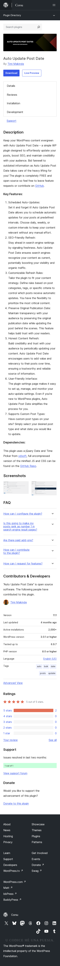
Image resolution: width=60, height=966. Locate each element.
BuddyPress (12, 899)
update (51, 673)
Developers (10, 865)
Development (15, 112)
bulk (46, 666)
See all (53, 740)
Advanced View (13, 683)
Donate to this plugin (16, 803)
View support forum (15, 773)
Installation (13, 103)
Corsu (14, 914)
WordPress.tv (13, 870)
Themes (37, 830)
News (6, 830)
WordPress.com (14, 882)
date (53, 666)
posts (43, 673)
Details (11, 85)
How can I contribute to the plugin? (16, 551)
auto (39, 666)
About (7, 824)
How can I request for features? (22, 563)
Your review (10, 740)
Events (36, 859)
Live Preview (31, 73)
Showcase (38, 824)
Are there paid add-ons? (18, 540)
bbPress (10, 893)
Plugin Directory (12, 15)
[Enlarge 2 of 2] (52, 485)
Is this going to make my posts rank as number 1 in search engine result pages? (20, 526)
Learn (6, 853)
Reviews (12, 94)
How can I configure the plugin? (22, 513)
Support (11, 120)
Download (11, 73)
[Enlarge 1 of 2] (24, 485)
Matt (8, 887)
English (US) (50, 658)
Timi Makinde (16, 63)
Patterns (37, 842)
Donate (38, 865)
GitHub (39, 185)
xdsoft (22, 456)
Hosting (8, 836)
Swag (37, 870)
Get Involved (40, 853)
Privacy (7, 842)
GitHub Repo (28, 466)
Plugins (36, 836)
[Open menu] (54, 5)
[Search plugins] (38, 27)
